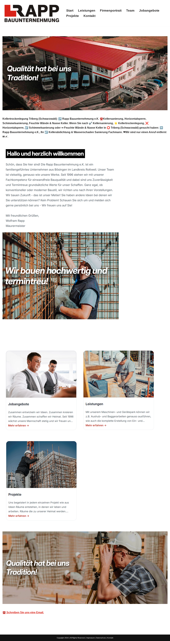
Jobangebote (149, 10)
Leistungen (86, 10)
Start (69, 10)
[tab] (43, 337)
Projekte (72, 16)
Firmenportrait (111, 10)
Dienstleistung (98, 337)
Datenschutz (101, 638)
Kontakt (89, 16)
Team (130, 10)
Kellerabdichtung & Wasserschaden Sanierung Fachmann (42, 337)
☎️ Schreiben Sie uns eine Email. (23, 612)
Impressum (90, 638)
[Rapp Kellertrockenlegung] (31, 13)
